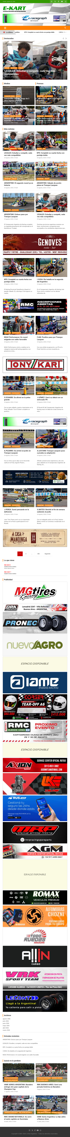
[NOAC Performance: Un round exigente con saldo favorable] (18, 325)
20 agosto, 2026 (8, 103)
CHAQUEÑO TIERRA (9, 96)
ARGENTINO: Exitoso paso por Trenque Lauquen (16, 215)
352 (38, 554)
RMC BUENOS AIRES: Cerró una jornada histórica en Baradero (49, 1086)
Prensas (40, 83)
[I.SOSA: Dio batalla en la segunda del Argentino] (51, 267)
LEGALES (21, 68)
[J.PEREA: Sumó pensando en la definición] (18, 497)
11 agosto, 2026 (8, 1091)
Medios (7, 83)
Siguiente (47, 554)
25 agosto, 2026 (9, 77)
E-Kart (16, 77)
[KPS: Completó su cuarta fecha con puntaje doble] (18, 267)
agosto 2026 (6, 1019)
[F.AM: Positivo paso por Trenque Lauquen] (51, 325)
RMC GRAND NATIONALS (25, 1112)
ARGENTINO (40, 96)
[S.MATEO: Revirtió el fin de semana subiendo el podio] (51, 497)
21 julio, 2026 (40, 1121)
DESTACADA (14, 68)
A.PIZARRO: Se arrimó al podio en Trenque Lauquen (17, 452)
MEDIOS (18, 96)
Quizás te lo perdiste (12, 1061)
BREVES (7, 68)
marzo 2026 (6, 1030)
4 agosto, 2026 (41, 1089)
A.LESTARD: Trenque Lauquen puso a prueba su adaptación (51, 452)
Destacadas (9, 38)
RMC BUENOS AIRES (43, 1080)
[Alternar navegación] (5, 28)
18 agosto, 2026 (8, 122)
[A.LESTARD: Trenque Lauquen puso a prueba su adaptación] (51, 438)
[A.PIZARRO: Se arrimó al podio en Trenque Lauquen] (18, 438)
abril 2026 (6, 1028)
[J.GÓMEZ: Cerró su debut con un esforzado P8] (51, 385)
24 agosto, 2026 (41, 103)
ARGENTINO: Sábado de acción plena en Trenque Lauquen (49, 184)
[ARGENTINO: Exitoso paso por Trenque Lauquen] (18, 202)
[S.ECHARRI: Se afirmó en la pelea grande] (18, 385)
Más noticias (9, 129)
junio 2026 (6, 1023)
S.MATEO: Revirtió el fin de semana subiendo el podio (51, 511)
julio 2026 (6, 1021)
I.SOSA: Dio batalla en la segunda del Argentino (22, 32)
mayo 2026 (6, 1025)
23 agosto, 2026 (8, 187)
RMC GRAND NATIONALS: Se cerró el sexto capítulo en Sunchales (17, 1118)
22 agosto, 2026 (41, 187)
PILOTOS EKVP (48, 96)
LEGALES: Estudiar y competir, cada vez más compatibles (18, 154)
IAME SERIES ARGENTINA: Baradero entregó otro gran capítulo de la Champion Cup (18, 1087)
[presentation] (63, 38)
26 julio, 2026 (8, 1121)
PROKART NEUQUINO (15, 116)
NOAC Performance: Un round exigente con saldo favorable (48, 120)
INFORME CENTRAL (57, 1078)
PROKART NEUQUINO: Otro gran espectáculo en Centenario (16, 120)
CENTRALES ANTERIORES (11, 1078)
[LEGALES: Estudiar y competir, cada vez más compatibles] (51, 202)
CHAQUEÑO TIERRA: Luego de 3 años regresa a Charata (16, 100)
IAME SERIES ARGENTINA (11, 1080)
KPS (44, 148)
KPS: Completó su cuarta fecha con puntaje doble (18, 1047)
